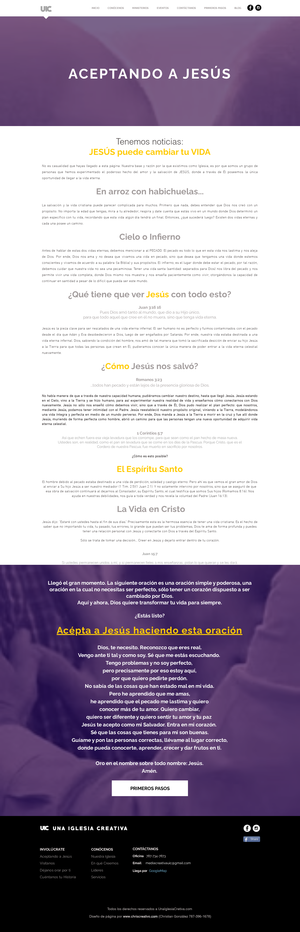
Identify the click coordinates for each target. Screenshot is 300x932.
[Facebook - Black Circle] (250, 8)
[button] (115, 8)
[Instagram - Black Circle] (258, 8)
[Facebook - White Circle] (247, 828)
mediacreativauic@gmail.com (168, 863)
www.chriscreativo (136, 916)
